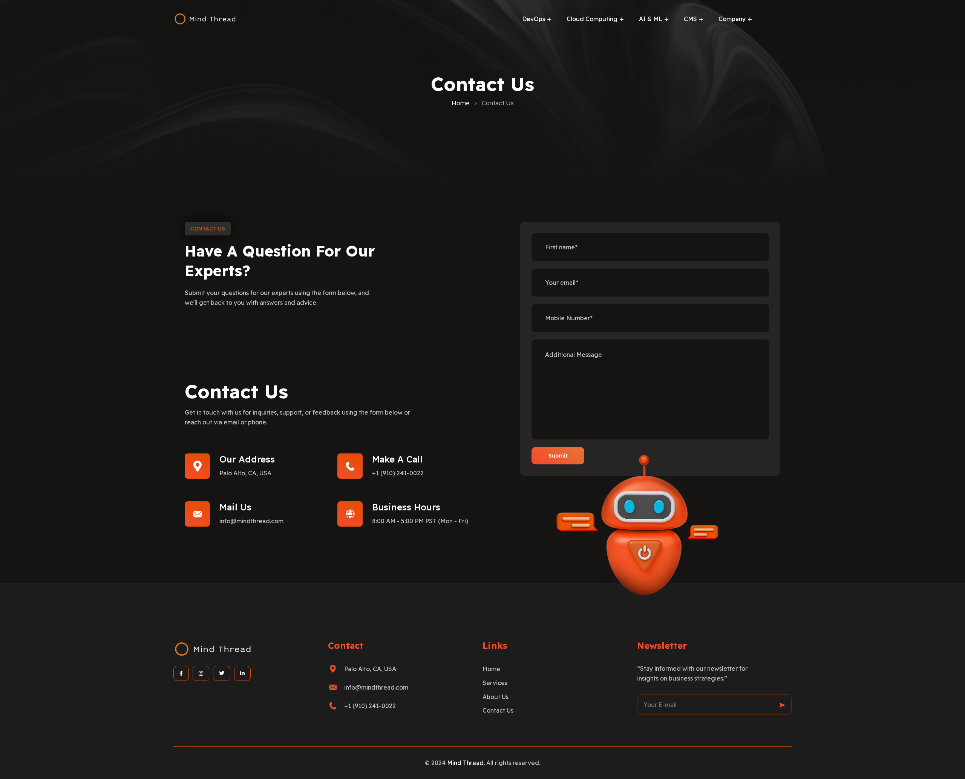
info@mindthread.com (251, 521)
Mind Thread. (466, 763)
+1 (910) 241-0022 (398, 473)
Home (461, 103)
